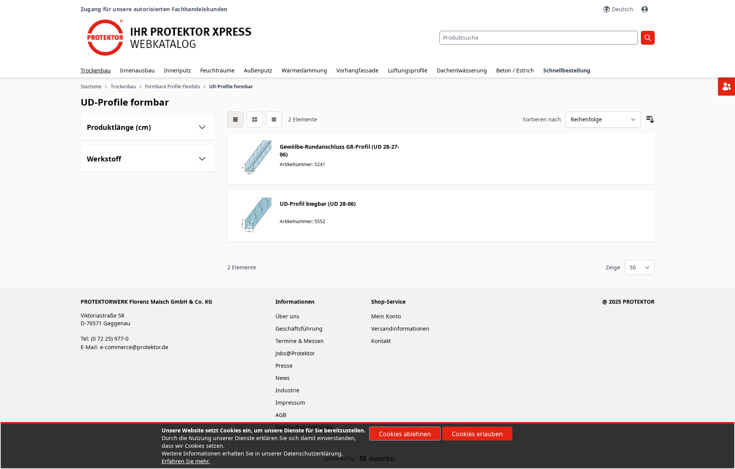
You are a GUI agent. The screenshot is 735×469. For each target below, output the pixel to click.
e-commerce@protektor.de (134, 347)
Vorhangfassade (357, 70)
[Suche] (648, 38)
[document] (367, 446)
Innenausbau (137, 70)
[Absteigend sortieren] (650, 119)
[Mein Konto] (645, 9)
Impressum (290, 402)
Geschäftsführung (299, 328)
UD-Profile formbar (231, 87)
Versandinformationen (400, 328)
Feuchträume (217, 70)
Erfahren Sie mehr (185, 461)
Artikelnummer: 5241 (302, 164)
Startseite (91, 87)
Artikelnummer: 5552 (302, 221)
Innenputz (177, 70)
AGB (280, 415)
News (282, 378)
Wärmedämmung (304, 70)
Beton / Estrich (515, 70)
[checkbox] (235, 119)
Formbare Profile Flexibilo (172, 87)
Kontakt (381, 341)
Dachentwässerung (462, 70)
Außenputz (258, 70)
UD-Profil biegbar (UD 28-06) (318, 203)
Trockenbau (96, 70)
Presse (283, 365)
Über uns (288, 316)
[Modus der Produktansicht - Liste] (255, 119)
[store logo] (176, 38)
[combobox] (538, 38)
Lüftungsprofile (407, 70)
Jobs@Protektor (295, 353)
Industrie (287, 390)
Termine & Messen (299, 341)
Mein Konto (386, 316)
